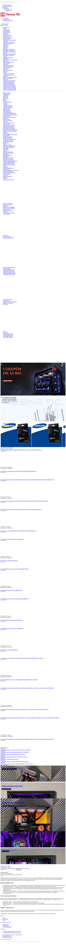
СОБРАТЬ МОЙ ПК (7, 380)
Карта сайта (5, 919)
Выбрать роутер (5, 402)
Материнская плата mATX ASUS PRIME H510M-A (12, 590)
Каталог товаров (4, 25)
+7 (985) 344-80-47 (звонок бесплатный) (12, 932)
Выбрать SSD (6, 426)
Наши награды (9, 9)
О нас (4, 917)
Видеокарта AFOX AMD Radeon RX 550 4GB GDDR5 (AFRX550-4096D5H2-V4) (18, 530)
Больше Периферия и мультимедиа (11, 170)
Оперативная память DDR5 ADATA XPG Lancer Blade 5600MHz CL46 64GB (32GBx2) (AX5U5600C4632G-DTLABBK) (27, 739)
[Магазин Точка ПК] (10, 16)
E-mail (2, 869)
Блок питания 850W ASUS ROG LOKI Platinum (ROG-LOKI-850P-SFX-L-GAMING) (19, 679)
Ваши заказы (6, 924)
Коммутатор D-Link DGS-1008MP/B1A (9, 649)
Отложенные (6, 925)
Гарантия (8, 10)
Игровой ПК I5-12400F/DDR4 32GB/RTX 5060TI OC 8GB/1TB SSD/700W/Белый (18, 471)
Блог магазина (6, 19)
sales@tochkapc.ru (7, 935)
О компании (6, 18)
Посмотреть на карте (7, 937)
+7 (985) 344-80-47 (5, 23)
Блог (4, 920)
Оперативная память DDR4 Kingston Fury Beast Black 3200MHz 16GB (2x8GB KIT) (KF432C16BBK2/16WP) (24, 501)
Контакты (5, 7)
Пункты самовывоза (7, 6)
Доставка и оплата (7, 4)
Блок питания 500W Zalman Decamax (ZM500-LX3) (12, 620)
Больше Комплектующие (9, 127)
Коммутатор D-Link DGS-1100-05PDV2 (9, 560)
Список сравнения (7, 926)
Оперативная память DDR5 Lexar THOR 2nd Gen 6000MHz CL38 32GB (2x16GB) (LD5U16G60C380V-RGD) (25, 709)
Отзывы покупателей (8, 20)
